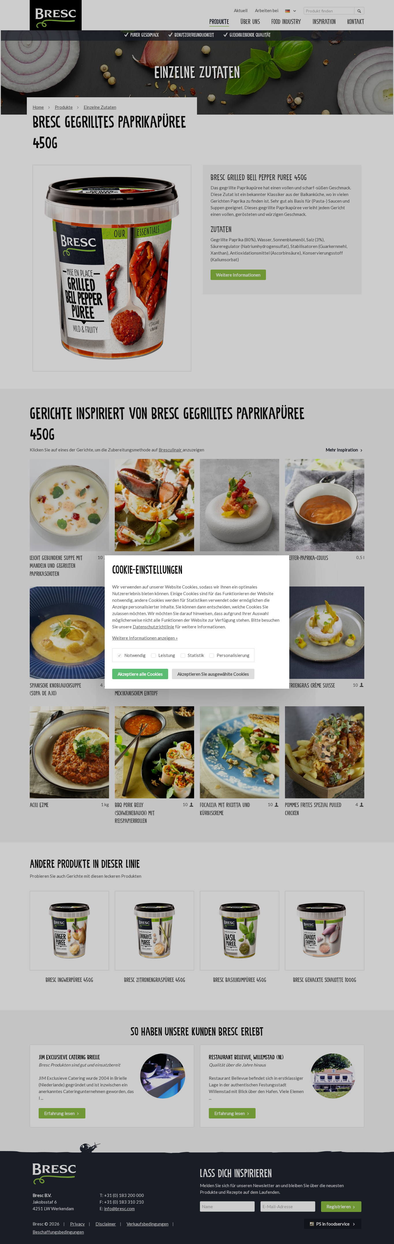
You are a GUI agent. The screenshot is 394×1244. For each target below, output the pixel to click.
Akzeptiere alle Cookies (140, 674)
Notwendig (134, 655)
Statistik (195, 655)
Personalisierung (232, 655)
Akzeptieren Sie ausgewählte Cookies (213, 674)
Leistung (166, 655)
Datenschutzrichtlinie (153, 626)
